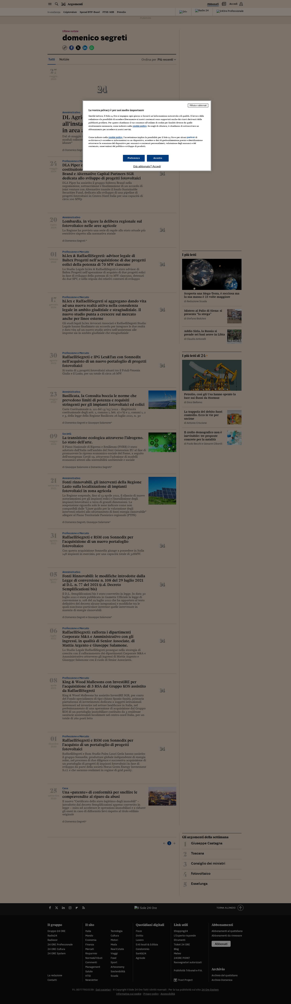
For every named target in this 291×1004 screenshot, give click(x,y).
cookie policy (139, 126)
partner (191, 137)
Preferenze (134, 158)
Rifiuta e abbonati (198, 105)
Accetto (157, 158)
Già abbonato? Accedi (147, 166)
